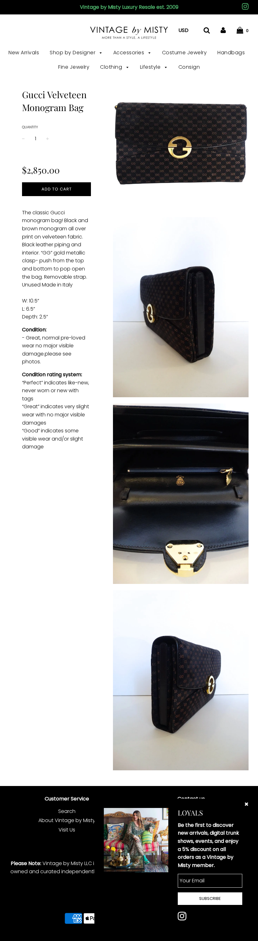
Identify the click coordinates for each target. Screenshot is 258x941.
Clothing (112, 67)
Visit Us (67, 829)
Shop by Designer (73, 52)
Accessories (129, 52)
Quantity (30, 127)
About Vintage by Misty (66, 820)
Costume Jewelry (184, 52)
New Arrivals (23, 52)
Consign (189, 67)
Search (67, 811)
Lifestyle (151, 67)
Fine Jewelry (73, 67)
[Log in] (223, 30)
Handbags (231, 52)
